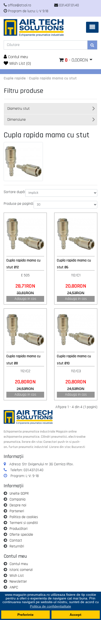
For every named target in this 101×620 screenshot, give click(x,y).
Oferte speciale (21, 534)
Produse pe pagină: (19, 203)
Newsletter (18, 581)
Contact (16, 540)
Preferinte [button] (25, 615)
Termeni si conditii (24, 522)
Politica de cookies (24, 517)
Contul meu (17, 57)
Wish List (17, 575)
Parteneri (17, 511)
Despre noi (18, 505)
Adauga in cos (25, 298)
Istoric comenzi (21, 569)
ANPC (14, 587)
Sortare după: (14, 192)
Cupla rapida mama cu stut (53, 78)
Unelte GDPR (19, 493)
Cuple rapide (15, 78)
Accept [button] (75, 615)
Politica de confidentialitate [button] (50, 606)
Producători (18, 528)
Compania (17, 499)
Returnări (17, 546)
